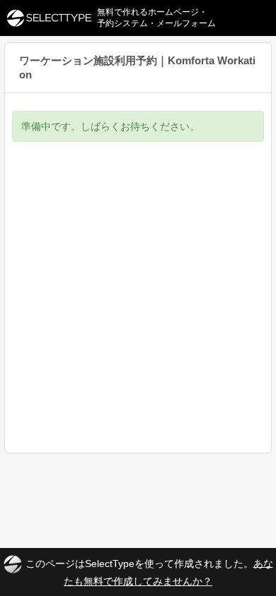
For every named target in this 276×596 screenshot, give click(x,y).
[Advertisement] (138, 308)
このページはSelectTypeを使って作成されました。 (149, 571)
